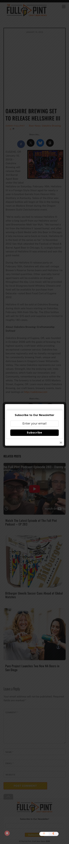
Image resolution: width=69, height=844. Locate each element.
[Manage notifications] (7, 833)
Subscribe (34, 432)
